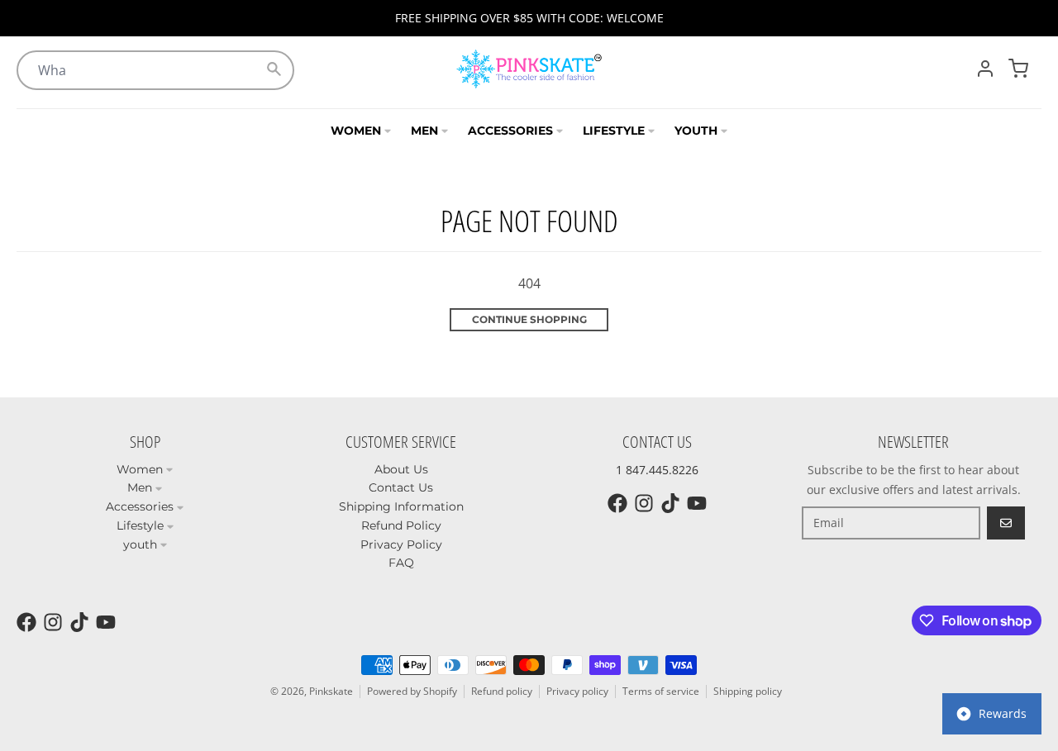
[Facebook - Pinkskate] (617, 503)
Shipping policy (747, 691)
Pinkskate (331, 691)
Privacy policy (577, 691)
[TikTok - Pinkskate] (670, 503)
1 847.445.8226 (657, 470)
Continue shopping (529, 319)
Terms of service (660, 691)
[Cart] (1018, 68)
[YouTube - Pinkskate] (697, 503)
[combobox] (155, 70)
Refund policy (501, 691)
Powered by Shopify (412, 691)
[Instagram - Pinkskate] (644, 503)
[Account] (985, 68)
